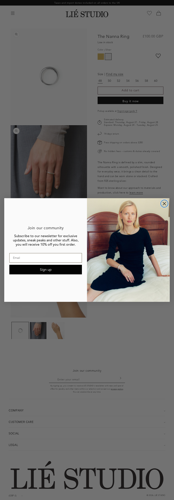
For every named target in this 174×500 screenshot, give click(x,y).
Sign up (46, 269)
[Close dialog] (164, 203)
